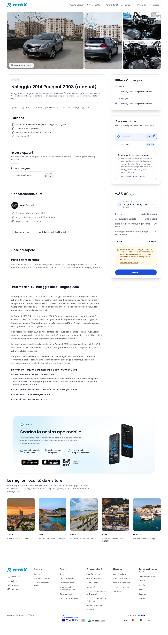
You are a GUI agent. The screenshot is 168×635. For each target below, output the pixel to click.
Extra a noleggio (67, 594)
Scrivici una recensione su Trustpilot (96, 592)
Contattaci (117, 591)
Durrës (142, 585)
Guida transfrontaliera (69, 598)
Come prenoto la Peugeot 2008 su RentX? (34, 374)
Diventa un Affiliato (94, 578)
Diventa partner (76, 5)
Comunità (90, 587)
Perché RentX (112, 5)
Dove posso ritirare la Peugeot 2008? (31, 394)
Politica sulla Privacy (121, 578)
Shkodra (142, 598)
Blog (62, 574)
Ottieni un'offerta (95, 5)
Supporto (90, 610)
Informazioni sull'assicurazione (133, 176)
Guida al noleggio (67, 578)
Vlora (141, 589)
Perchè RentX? (92, 583)
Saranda (142, 594)
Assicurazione (127, 5)
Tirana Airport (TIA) (147, 576)
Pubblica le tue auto (121, 587)
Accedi (156, 5)
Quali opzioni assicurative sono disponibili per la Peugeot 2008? (45, 389)
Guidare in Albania (68, 583)
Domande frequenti (95, 605)
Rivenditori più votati (42, 578)
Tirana (142, 581)
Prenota (136, 272)
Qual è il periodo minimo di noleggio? (31, 399)
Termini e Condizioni (121, 583)
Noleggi (37, 574)
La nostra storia (119, 574)
